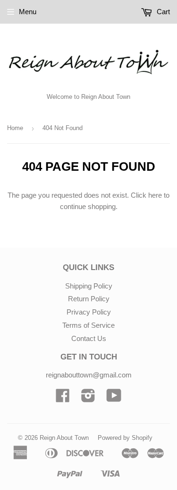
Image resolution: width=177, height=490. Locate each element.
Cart (162, 12)
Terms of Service (88, 325)
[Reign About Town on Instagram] (88, 398)
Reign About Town (64, 437)
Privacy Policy (89, 312)
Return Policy (89, 299)
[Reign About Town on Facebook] (63, 398)
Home (15, 127)
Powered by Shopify (125, 437)
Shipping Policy (88, 286)
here (155, 195)
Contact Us (88, 338)
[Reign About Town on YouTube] (114, 398)
